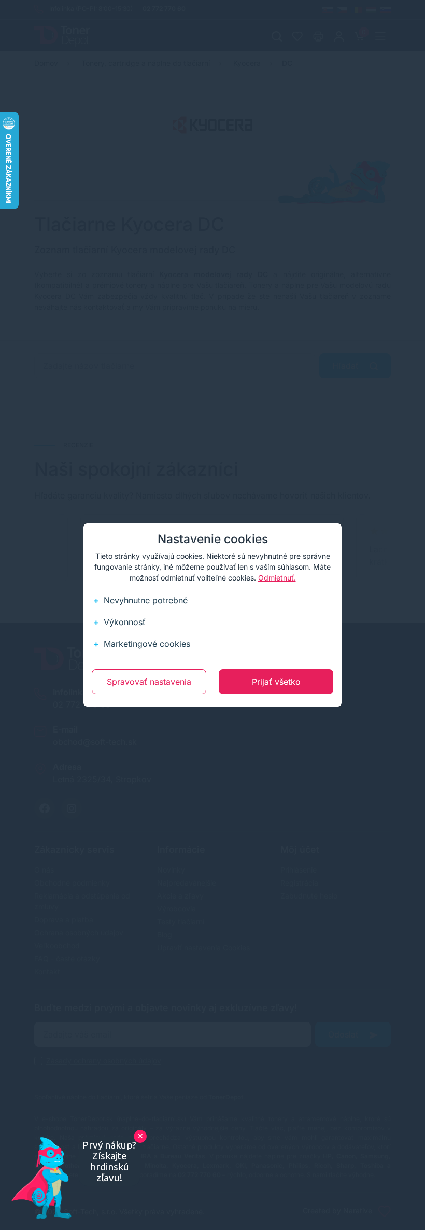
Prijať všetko (276, 681)
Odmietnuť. (277, 577)
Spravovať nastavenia (149, 681)
